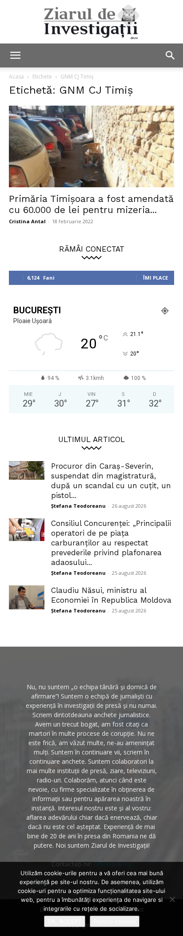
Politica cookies (114, 921)
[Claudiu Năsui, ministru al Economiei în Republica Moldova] (26, 597)
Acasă (16, 76)
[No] (171, 899)
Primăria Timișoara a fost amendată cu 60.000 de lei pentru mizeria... (91, 204)
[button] (15, 55)
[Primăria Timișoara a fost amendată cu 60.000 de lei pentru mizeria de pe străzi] (91, 146)
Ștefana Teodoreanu (78, 505)
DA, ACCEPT (65, 921)
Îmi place (155, 277)
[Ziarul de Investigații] (91, 21)
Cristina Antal (27, 221)
